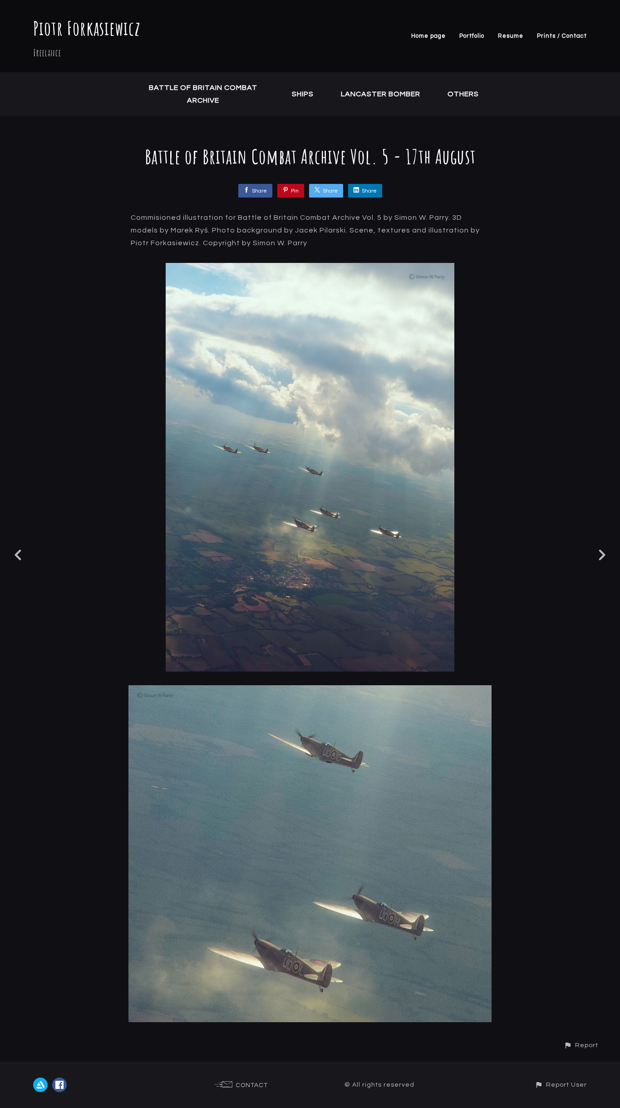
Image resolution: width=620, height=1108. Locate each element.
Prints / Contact (562, 36)
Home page (428, 36)
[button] (581, 1045)
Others (463, 94)
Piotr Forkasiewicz (87, 28)
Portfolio (471, 36)
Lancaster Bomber (380, 94)
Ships (303, 94)
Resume (510, 36)
